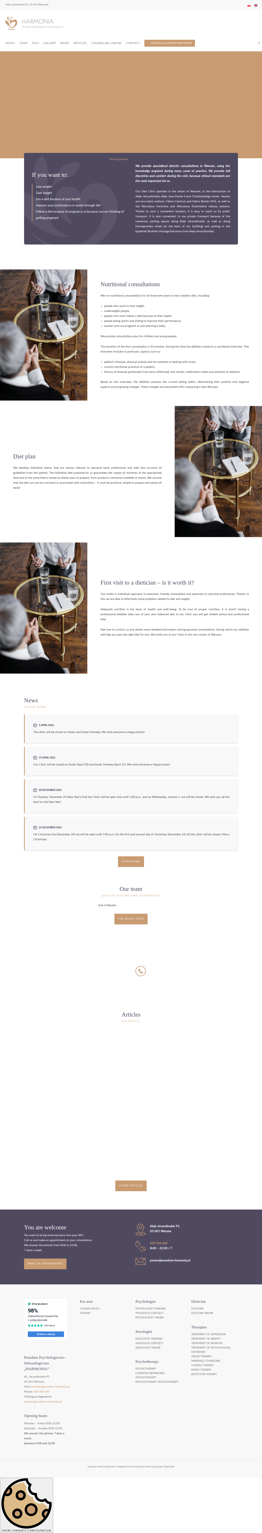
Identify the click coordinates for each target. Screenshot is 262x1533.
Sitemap (85, 1313)
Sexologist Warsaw (148, 1339)
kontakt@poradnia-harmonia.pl (50, 1386)
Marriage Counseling (205, 1361)
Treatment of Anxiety (206, 1339)
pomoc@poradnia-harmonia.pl (43, 1401)
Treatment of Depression (208, 1334)
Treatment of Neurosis (207, 1343)
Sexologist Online (147, 1348)
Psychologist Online (149, 1317)
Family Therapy (201, 1370)
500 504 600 (166, 967)
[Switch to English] (255, 5)
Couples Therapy (202, 1365)
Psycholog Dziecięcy (149, 1313)
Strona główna (118, 159)
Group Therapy (201, 1356)
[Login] (259, 43)
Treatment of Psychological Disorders (210, 1350)
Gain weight (44, 193)
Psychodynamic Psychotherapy (156, 1382)
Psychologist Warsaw (150, 1309)
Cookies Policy (90, 1309)
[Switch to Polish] (249, 5)
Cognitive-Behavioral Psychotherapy (150, 1375)
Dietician (197, 1309)
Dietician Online (202, 1313)
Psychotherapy (145, 1369)
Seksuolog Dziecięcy (149, 1343)
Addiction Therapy (204, 1374)
